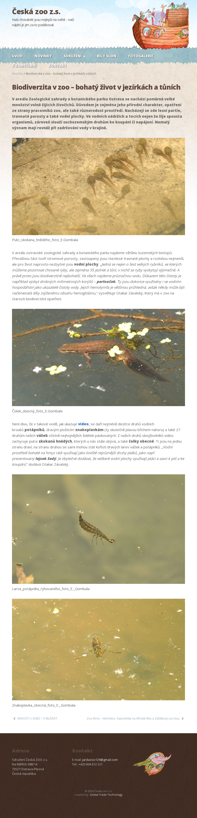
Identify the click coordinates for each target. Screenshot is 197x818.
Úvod (17, 56)
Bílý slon (106, 56)
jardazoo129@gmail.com (100, 759)
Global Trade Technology (106, 794)
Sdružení (73, 56)
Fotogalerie (140, 56)
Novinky (43, 56)
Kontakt (58, 65)
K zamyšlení (24, 65)
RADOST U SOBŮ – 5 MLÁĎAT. (38, 718)
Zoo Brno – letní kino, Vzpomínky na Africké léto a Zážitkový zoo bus (133, 718)
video (83, 423)
